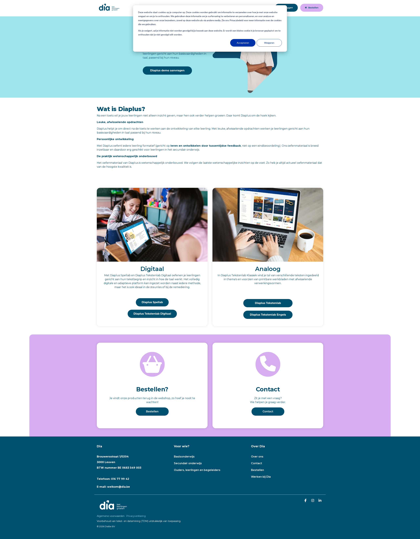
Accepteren (243, 42)
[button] (306, 501)
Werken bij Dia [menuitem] (261, 476)
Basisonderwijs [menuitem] (184, 456)
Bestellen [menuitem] (257, 470)
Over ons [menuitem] (257, 456)
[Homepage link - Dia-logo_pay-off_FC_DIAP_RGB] (113, 510)
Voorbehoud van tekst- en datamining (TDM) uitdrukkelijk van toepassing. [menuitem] (139, 521)
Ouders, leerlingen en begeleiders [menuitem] (197, 470)
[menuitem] (111, 516)
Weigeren (269, 42)
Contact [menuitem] (256, 463)
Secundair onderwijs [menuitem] (188, 463)
